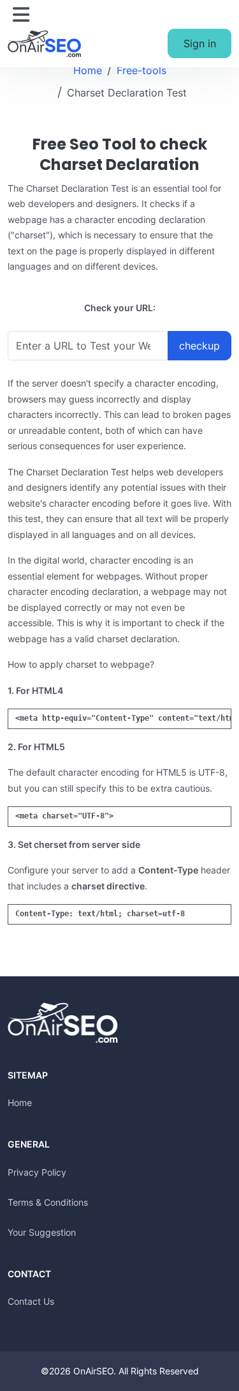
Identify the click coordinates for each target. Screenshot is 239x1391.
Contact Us (31, 1301)
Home (87, 70)
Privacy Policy (37, 1172)
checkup (199, 345)
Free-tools (141, 70)
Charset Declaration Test (127, 92)
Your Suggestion (42, 1232)
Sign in (200, 43)
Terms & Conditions (48, 1202)
